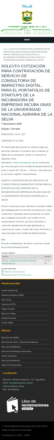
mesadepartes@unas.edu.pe (21, 383)
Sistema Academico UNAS (12, 295)
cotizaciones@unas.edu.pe (25, 162)
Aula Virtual (6, 300)
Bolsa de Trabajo (8, 313)
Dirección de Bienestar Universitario (16, 351)
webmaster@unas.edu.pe (13, 386)
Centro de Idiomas (9, 356)
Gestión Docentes (8, 318)
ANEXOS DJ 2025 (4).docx (14, 272)
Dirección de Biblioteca (11, 347)
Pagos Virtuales (8, 309)
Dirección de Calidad (10, 337)
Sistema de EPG (8, 304)
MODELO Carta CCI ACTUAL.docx (17, 275)
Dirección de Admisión (10, 360)
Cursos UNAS (7, 323)
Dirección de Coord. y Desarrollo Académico (19, 342)
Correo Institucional (9, 290)
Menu (27, 40)
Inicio (5, 49)
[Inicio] (27, 23)
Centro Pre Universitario (11, 365)
